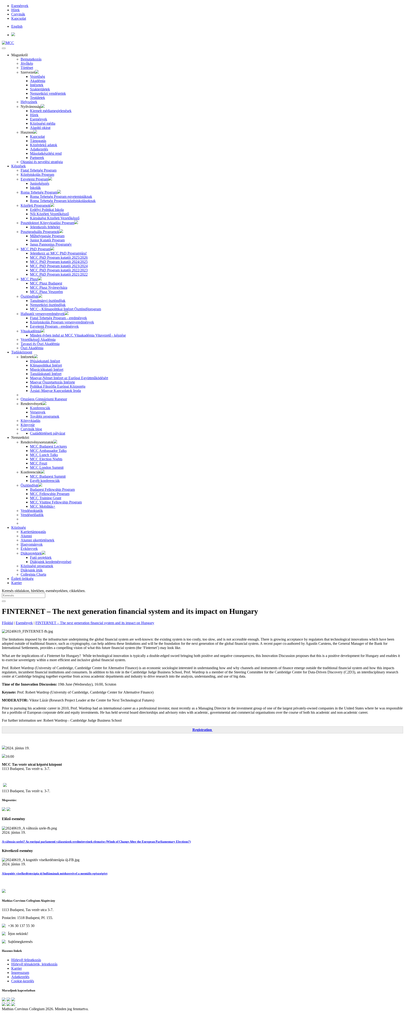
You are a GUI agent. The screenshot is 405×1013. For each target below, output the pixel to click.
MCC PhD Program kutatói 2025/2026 (59, 257)
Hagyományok (32, 544)
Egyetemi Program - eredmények (54, 326)
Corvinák (18, 14)
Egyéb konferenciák (45, 481)
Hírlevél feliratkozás (26, 960)
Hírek (15, 10)
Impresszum (20, 973)
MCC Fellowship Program (49, 494)
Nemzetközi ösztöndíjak (48, 305)
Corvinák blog (31, 429)
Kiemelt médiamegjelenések (50, 111)
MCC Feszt (38, 463)
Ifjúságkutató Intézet (45, 361)
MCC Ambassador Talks (48, 451)
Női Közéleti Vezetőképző (49, 214)
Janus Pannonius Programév (51, 244)
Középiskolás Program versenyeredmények (62, 322)
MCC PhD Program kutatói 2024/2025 (59, 262)
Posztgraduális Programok (40, 232)
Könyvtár (28, 425)
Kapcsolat (18, 18)
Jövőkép (27, 63)
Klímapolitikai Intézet (46, 365)
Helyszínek (29, 102)
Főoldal (7, 623)
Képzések (18, 166)
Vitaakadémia (31, 331)
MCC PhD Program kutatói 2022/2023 (59, 270)
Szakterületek (40, 89)
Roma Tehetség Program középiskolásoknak (63, 201)
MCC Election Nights (46, 459)
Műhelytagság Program (47, 236)
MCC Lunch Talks (44, 455)
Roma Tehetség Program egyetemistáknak (61, 197)
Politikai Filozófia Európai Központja (57, 386)
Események (19, 6)
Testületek (37, 98)
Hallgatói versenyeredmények (43, 314)
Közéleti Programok (35, 205)
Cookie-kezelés (22, 981)
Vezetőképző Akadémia (38, 339)
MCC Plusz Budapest (46, 283)
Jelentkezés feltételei (45, 227)
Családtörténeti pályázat (47, 433)
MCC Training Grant (45, 498)
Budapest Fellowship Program (52, 489)
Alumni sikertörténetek (37, 540)
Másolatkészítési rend (46, 153)
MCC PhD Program (35, 249)
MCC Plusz (29, 279)
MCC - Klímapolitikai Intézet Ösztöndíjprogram (65, 309)
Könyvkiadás (30, 421)
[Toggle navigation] (4, 48)
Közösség (18, 527)
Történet (27, 68)
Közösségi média (42, 123)
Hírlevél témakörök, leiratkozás (34, 964)
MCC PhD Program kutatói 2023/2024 (59, 266)
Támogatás (38, 141)
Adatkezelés (39, 149)
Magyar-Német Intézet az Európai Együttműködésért (69, 378)
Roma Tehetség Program (39, 192)
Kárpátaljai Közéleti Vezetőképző (54, 218)
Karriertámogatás (33, 532)
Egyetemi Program (34, 179)
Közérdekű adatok (43, 145)
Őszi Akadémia (32, 348)
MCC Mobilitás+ (42, 506)
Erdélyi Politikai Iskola (47, 210)
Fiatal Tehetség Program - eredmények (58, 318)
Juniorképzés (39, 183)
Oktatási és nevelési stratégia (42, 162)
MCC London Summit (47, 467)
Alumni (26, 536)
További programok (44, 416)
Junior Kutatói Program (47, 240)
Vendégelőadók (32, 515)
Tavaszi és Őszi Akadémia (40, 344)
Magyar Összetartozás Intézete (52, 382)
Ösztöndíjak (29, 296)
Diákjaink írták (32, 570)
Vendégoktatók (32, 511)
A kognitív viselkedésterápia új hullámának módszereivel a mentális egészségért (54, 873)
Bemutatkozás (31, 59)
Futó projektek (41, 557)
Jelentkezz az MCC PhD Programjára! (58, 253)
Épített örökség (22, 579)
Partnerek (37, 158)
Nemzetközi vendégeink (48, 93)
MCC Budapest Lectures (48, 446)
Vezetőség (37, 77)
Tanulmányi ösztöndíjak (47, 301)
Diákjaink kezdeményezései (50, 562)
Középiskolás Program (37, 174)
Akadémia (37, 81)
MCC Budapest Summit (48, 476)
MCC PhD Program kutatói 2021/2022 (59, 274)
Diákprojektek (31, 553)
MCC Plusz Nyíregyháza (48, 287)
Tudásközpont (21, 352)
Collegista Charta (33, 574)
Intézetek (36, 85)
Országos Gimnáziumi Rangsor (44, 399)
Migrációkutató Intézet (46, 369)
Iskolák (35, 188)
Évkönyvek (29, 549)
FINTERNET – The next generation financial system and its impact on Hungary (94, 623)
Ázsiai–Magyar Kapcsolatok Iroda (55, 391)
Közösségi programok (37, 566)
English (16, 26)
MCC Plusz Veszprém (46, 292)
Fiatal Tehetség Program (38, 170)
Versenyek (37, 412)
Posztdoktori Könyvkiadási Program (47, 223)
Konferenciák (40, 408)
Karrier (16, 583)
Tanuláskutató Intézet (45, 374)
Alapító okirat (40, 128)
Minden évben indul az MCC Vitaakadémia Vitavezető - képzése (78, 335)
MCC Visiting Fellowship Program (56, 502)
